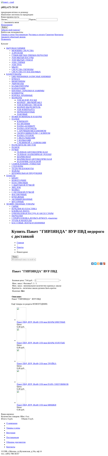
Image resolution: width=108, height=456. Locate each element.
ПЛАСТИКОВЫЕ (20, 183)
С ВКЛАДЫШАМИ (26, 138)
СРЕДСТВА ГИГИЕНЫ (22, 69)
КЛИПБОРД (22, 121)
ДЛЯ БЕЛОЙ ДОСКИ (27, 100)
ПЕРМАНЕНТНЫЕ (26, 112)
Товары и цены (8, 34)
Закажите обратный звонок (13, 37)
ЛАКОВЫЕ (22, 114)
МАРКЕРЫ (17, 98)
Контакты (59, 34)
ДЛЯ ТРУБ (17, 65)
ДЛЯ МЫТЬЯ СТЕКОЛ (22, 60)
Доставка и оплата (36, 34)
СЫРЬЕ (15, 206)
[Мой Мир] (101, 263)
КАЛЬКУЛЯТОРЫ (20, 86)
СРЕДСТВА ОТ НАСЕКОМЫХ (26, 72)
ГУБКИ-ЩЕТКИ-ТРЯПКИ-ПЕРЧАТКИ (30, 55)
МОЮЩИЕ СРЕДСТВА (23, 50)
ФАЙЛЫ (16, 171)
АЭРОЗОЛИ (17, 53)
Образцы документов (16, 442)
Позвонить (6, 39)
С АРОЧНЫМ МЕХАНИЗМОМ (31, 131)
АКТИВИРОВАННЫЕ (22, 199)
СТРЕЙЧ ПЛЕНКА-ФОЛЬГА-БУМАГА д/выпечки (34, 218)
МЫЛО (15, 67)
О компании (11, 423)
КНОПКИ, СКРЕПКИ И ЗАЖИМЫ (28, 91)
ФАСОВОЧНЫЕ (19, 194)
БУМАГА (16, 79)
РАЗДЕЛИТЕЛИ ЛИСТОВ (24, 145)
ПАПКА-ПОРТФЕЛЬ (27, 128)
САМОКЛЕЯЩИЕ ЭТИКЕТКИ (26, 164)
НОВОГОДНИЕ (19, 180)
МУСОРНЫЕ (18, 201)
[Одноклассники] (98, 263)
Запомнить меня (11, 22)
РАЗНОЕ (16, 147)
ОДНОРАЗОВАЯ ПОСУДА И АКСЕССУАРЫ (32, 213)
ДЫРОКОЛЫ (18, 83)
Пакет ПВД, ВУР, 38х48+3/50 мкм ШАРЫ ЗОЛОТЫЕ (41, 343)
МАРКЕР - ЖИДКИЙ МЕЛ (29, 102)
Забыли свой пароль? (10, 30)
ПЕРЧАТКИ (17, 216)
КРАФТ (15, 178)
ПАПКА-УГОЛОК (25, 135)
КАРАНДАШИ (18, 88)
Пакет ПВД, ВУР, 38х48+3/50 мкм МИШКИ (36, 405)
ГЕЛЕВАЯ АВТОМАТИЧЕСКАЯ (32, 152)
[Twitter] (95, 263)
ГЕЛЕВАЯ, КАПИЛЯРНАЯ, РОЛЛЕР (34, 154)
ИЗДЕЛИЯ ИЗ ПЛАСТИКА (24, 209)
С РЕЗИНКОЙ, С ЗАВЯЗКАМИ (31, 142)
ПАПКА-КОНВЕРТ (26, 126)
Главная (20, 243)
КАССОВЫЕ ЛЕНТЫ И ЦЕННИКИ (28, 223)
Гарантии (49, 34)
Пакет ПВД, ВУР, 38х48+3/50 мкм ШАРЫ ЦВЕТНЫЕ (41, 322)
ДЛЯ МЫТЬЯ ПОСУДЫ (23, 58)
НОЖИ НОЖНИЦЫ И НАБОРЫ (27, 117)
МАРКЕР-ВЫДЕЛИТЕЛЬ (28, 107)
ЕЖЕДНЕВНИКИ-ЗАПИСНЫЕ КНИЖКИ (31, 76)
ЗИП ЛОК (16, 187)
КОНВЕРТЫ (17, 93)
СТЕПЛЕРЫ (17, 166)
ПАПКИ (15, 119)
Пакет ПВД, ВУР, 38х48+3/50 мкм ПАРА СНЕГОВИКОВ (42, 384)
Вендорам (10, 433)
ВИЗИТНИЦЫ (18, 81)
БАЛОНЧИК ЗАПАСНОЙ (29, 161)
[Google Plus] (104, 263)
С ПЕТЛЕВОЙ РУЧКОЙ (23, 192)
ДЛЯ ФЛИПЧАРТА (26, 109)
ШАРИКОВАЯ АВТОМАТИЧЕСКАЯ (34, 159)
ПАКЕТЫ (10, 176)
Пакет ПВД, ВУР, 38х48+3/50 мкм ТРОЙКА (36, 363)
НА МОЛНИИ (23, 124)
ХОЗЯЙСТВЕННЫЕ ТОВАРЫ (20, 204)
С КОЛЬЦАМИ (24, 140)
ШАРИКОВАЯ (24, 157)
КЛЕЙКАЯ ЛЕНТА (21, 211)
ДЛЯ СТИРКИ (18, 62)
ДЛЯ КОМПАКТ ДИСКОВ (29, 105)
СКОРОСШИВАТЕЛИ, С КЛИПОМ (33, 133)
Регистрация (6, 25)
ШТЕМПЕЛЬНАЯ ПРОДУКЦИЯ (27, 173)
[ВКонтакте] (92, 263)
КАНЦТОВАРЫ (13, 74)
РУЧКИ (15, 150)
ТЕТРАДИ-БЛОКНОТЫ (23, 168)
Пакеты (20, 247)
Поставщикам (21, 34)
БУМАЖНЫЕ (18, 197)
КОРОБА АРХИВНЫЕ (22, 95)
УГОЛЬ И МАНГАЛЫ (22, 220)
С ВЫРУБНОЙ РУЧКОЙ (23, 185)
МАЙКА (16, 190)
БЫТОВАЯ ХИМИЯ (15, 48)
